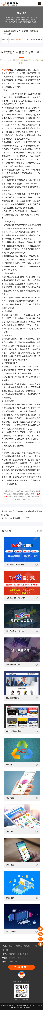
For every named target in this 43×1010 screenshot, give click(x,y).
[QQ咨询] (40, 928)
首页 (18, 31)
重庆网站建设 (16, 70)
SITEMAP (26, 1008)
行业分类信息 (39, 42)
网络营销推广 (18, 42)
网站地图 (19, 1008)
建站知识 (25, 31)
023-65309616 (21, 967)
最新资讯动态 (5, 42)
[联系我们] (40, 944)
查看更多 (39, 531)
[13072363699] (40, 939)
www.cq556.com (28, 1005)
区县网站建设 (32, 42)
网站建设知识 (12, 42)
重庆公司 (7, 118)
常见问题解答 (25, 42)
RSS (30, 1008)
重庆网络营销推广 (23, 60)
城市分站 (13, 1008)
